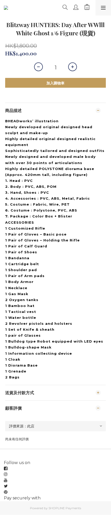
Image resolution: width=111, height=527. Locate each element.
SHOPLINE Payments (65, 508)
